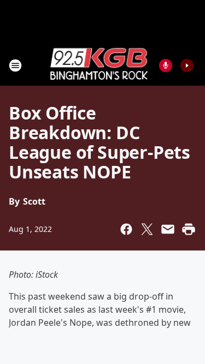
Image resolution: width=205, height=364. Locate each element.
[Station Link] (99, 65)
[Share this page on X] (147, 229)
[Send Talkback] (165, 65)
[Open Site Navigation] (15, 65)
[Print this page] (188, 229)
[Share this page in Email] (167, 229)
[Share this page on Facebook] (126, 229)
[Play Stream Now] (187, 65)
